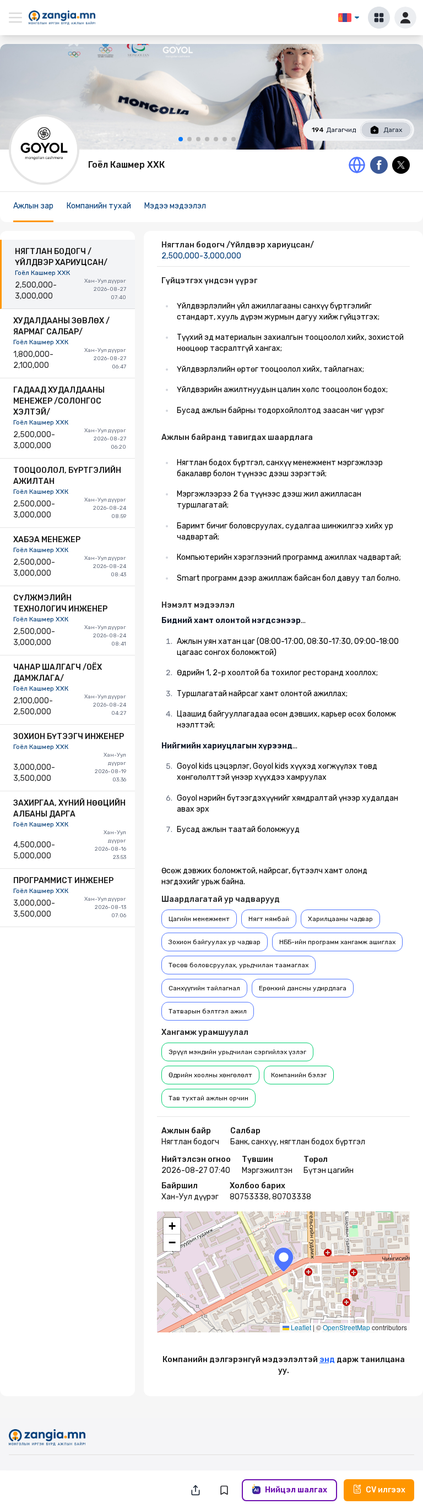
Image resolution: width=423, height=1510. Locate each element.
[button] (284, 1259)
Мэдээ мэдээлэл (175, 206)
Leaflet (300, 1327)
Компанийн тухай (99, 206)
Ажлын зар (33, 206)
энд (327, 1359)
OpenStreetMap (346, 1327)
